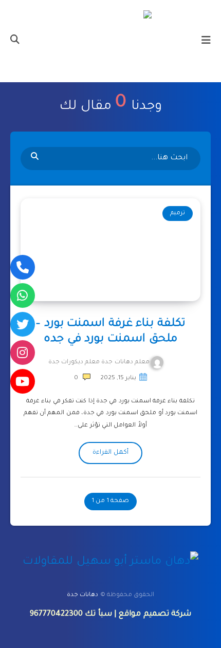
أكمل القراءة (110, 452)
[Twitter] (22, 324)
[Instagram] (22, 352)
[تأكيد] (36, 157)
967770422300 (56, 614)
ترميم (177, 213)
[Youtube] (22, 381)
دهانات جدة (82, 595)
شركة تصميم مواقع (155, 614)
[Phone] (22, 267)
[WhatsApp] (22, 295)
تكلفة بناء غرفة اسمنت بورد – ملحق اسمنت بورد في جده (110, 332)
